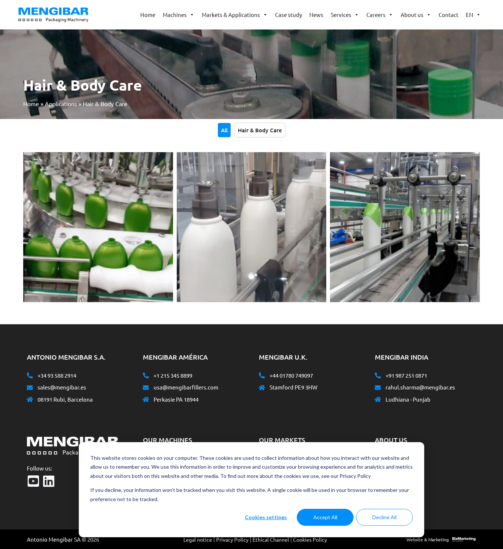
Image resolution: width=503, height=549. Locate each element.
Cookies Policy (310, 539)
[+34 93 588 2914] (30, 375)
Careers (376, 14)
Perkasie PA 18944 (176, 399)
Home (147, 14)
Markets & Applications (231, 14)
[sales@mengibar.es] (30, 388)
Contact (448, 14)
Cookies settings (266, 517)
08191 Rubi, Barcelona (65, 399)
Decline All (384, 517)
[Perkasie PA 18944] (146, 399)
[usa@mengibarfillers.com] (146, 388)
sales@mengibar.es (62, 387)
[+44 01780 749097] (262, 375)
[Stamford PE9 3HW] (262, 388)
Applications (61, 103)
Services (341, 14)
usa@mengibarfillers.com (186, 387)
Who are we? (396, 457)
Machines (175, 14)
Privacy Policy (232, 539)
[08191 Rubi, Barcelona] (30, 399)
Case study (288, 14)
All (224, 130)
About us (412, 14)
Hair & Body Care (260, 130)
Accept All (325, 517)
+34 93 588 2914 (57, 375)
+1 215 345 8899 (173, 375)
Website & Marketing (428, 539)
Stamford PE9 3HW (293, 387)
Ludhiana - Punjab (408, 399)
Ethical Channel (271, 539)
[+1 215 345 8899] (146, 375)
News (316, 14)
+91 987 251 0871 (406, 375)
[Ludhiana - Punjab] (378, 399)
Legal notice (197, 539)
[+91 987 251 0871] (378, 375)
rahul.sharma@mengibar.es (420, 387)
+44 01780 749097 (291, 375)
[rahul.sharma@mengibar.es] (378, 388)
